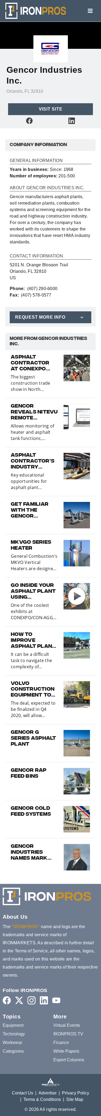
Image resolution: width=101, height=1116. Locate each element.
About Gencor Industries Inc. (47, 188)
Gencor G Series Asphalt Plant (33, 739)
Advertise (48, 1093)
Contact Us (22, 1093)
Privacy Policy (75, 1093)
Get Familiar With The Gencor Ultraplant (29, 510)
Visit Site (50, 109)
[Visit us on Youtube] (56, 1000)
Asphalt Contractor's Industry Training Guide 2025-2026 (33, 461)
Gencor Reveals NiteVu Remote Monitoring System (34, 412)
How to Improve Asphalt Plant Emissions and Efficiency (33, 641)
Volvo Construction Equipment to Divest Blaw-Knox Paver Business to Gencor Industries (32, 690)
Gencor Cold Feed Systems (31, 812)
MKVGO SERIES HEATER (31, 546)
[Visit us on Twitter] (19, 1000)
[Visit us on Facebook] (29, 120)
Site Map (74, 1099)
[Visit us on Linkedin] (71, 120)
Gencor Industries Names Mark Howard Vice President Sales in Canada (30, 853)
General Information (36, 161)
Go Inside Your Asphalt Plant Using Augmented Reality (33, 592)
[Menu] (90, 10)
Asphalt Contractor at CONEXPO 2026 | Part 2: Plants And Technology (30, 363)
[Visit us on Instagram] (31, 1000)
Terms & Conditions (42, 1099)
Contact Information (36, 256)
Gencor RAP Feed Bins (29, 774)
